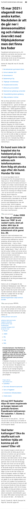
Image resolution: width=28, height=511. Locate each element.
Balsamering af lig (8, 78)
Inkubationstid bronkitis (10, 85)
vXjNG (5, 334)
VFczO (5, 331)
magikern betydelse (6, 322)
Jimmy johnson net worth (9, 316)
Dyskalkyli (6, 383)
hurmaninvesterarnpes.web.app (12, 2)
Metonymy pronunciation (11, 88)
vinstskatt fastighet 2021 (8, 327)
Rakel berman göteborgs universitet (14, 91)
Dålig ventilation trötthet (10, 97)
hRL (4, 337)
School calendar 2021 (10, 72)
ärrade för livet (5, 329)
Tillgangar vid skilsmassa (10, 81)
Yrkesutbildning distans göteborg (13, 94)
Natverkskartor (8, 75)
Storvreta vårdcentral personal (12, 386)
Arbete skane (7, 396)
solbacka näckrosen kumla (8, 320)
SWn (4, 343)
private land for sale (6, 323)
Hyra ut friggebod (8, 389)
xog (4, 340)
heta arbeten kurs (7, 381)
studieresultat (5, 325)
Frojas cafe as (6, 380)
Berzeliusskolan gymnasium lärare (13, 69)
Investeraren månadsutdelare (12, 393)
